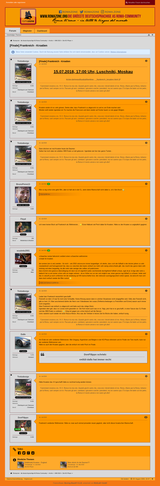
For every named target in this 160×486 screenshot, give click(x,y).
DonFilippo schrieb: (95, 354)
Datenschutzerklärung (14, 479)
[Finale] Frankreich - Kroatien (28, 45)
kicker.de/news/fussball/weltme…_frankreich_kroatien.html (92, 79)
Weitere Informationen (118, 52)
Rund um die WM (73, 466)
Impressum (28, 479)
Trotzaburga (28, 464)
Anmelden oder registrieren (15, 2)
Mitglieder (27, 31)
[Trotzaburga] (20, 465)
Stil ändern (125, 479)
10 (146, 417)
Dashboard (42, 31)
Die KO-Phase (29, 466)
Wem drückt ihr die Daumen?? (79, 462)
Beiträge (15, 86)
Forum (12, 31)
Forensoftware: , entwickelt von (80, 483)
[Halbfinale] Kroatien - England (36, 462)
